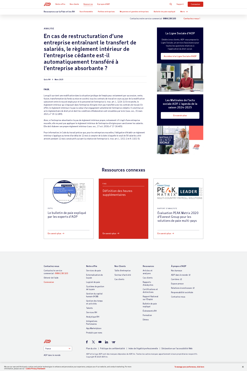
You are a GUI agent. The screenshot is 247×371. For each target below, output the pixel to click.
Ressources (88, 4)
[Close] (243, 367)
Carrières (175, 279)
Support (180, 4)
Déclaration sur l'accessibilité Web (177, 348)
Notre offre (60, 4)
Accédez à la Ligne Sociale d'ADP (180, 56)
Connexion (195, 4)
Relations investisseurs (181, 288)
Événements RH (150, 311)
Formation (147, 315)
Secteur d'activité (122, 275)
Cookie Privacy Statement (35, 369)
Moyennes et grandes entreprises (134, 11)
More (182, 11)
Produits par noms (94, 332)
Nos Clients (120, 266)
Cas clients (119, 279)
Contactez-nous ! (192, 18)
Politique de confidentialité (112, 348)
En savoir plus (180, 115)
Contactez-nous (51, 266)
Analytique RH (92, 316)
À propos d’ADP (103, 4)
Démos (146, 319)
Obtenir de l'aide (51, 277)
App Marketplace (93, 328)
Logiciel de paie (93, 282)
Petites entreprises (106, 11)
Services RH (91, 312)
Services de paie (93, 270)
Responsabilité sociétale (182, 292)
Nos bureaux (176, 270)
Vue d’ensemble (86, 11)
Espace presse (177, 283)
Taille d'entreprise (122, 270)
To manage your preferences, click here (189, 367)
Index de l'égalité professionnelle (143, 348)
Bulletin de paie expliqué (164, 11)
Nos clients (74, 4)
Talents (89, 308)
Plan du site (91, 348)
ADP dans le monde (179, 275)
